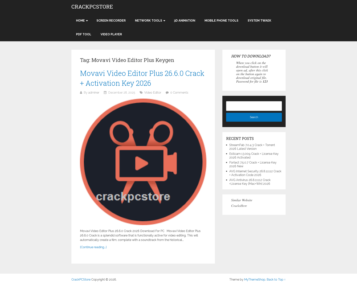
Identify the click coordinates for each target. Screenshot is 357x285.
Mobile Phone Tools (221, 20)
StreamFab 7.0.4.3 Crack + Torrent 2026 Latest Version (252, 146)
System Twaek (259, 20)
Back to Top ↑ (276, 279)
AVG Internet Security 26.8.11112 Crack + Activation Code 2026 (255, 173)
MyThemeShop (254, 279)
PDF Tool (83, 34)
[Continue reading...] (93, 247)
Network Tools (148, 20)
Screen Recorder (111, 20)
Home (80, 20)
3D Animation (184, 20)
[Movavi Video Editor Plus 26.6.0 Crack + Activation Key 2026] (143, 162)
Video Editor (152, 92)
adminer (93, 92)
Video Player (111, 34)
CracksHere (239, 205)
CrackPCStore (92, 6)
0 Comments (179, 92)
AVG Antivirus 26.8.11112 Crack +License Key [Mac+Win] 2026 (250, 181)
